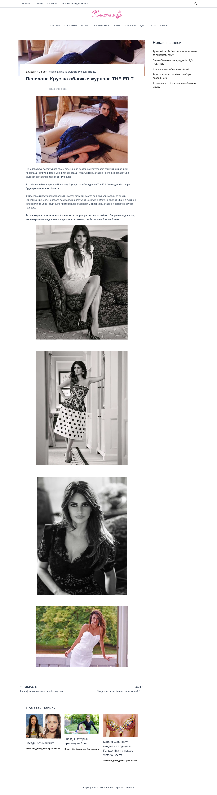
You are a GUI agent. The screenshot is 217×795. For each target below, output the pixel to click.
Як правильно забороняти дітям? (171, 69)
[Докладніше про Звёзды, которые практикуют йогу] (82, 724)
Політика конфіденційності (74, 3)
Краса (152, 25)
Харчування (101, 25)
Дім (142, 25)
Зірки (117, 25)
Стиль (164, 25)
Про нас (39, 3)
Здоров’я (130, 25)
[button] (195, 4)
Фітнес (85, 25)
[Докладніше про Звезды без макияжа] (43, 726)
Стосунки (71, 25)
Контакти (52, 3)
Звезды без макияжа (40, 743)
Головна (26, 3)
